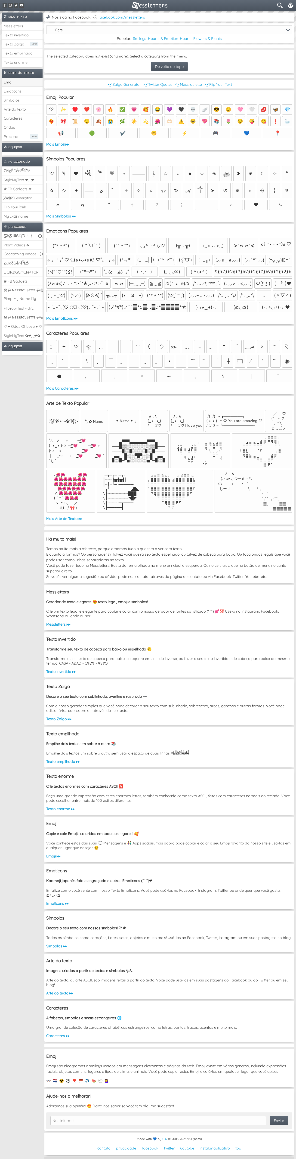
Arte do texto (15, 109)
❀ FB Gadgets (16, 281)
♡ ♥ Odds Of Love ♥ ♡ (23, 326)
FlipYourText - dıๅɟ (18, 308)
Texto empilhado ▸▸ (63, 761)
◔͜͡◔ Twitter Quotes (158, 84)
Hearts (185, 38)
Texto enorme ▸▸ (60, 808)
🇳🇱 (55, 1080)
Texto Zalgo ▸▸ (58, 718)
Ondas (9, 127)
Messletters (13, 26)
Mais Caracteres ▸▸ (62, 388)
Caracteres (13, 118)
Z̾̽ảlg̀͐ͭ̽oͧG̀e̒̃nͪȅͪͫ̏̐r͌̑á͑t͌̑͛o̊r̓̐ (17, 171)
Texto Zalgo (14, 44)
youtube (187, 1148)
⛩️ (81, 1080)
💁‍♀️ (107, 1080)
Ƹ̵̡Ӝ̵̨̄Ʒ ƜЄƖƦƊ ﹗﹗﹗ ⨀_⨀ (23, 235)
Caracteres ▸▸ (58, 1035)
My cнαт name (16, 216)
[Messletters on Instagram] (10, 5)
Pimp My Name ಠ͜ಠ (20, 298)
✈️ (87, 1080)
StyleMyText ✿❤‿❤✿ (22, 335)
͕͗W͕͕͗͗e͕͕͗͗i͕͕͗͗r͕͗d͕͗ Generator (18, 198)
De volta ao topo (169, 66)
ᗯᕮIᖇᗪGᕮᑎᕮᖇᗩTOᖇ (21, 272)
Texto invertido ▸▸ (61, 671)
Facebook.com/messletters (121, 17)
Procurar (11, 136)
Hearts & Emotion (163, 38)
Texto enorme (16, 62)
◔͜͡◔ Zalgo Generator (124, 84)
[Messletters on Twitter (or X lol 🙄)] (16, 5)
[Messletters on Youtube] (21, 5)
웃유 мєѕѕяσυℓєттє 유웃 (23, 290)
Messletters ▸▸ (58, 624)
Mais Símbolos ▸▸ (61, 216)
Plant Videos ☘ (16, 245)
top (238, 1148)
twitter (169, 1148)
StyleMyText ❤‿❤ (19, 180)
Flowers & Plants (207, 38)
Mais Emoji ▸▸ (57, 144)
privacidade (126, 1148)
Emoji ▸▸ (53, 856)
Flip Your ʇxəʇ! (15, 207)
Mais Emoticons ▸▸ (61, 318)
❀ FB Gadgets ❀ (17, 189)
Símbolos (12, 100)
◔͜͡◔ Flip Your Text (218, 84)
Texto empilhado (18, 53)
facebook (150, 1148)
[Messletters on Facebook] (5, 5)
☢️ (61, 1080)
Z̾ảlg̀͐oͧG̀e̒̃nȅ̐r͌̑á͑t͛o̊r (17, 263)
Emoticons (13, 91)
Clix (164, 1139)
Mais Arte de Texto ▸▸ (64, 518)
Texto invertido (16, 35)
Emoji (8, 82)
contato (104, 1148)
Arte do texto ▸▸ (59, 993)
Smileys (139, 38)
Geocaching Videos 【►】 (23, 254)
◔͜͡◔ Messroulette (188, 84)
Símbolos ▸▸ (56, 946)
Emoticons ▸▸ (57, 903)
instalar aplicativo (215, 1148)
